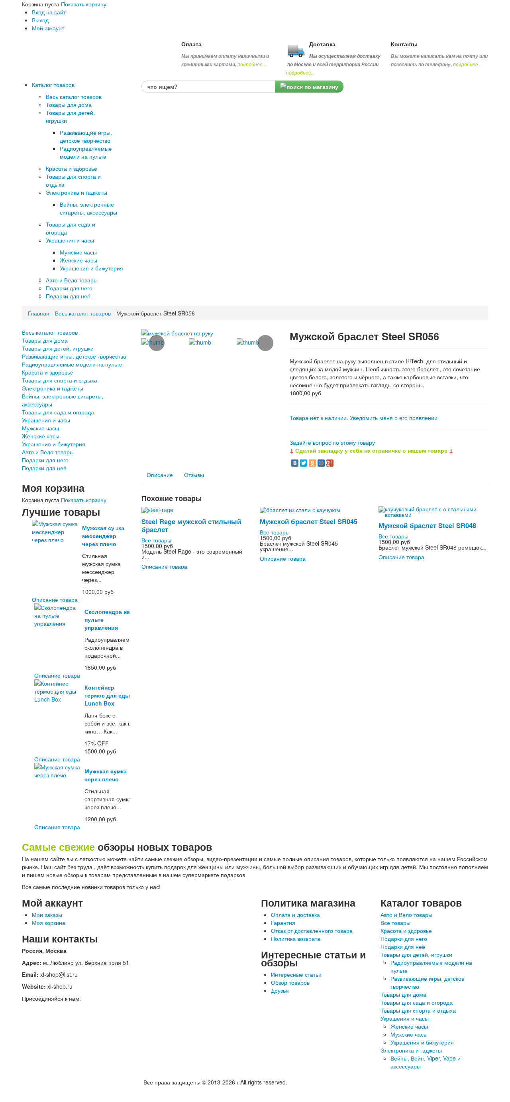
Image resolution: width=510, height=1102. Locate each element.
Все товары (156, 540)
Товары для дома (45, 340)
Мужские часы (40, 428)
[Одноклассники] (312, 463)
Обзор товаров (290, 982)
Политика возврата (295, 938)
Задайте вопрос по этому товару (332, 442)
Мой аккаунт (48, 28)
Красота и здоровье (47, 372)
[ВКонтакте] (294, 463)
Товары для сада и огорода (58, 412)
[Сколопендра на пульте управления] (58, 615)
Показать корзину (83, 4)
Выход (40, 20)
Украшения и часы (46, 420)
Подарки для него (45, 460)
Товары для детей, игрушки (58, 348)
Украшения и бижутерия (53, 444)
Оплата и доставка (295, 915)
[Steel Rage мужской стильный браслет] (157, 509)
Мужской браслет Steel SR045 (308, 521)
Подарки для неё (44, 468)
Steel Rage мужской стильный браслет (191, 525)
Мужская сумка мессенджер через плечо (103, 536)
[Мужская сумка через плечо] (58, 770)
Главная (38, 313)
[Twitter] (303, 463)
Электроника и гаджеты (52, 388)
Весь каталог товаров (83, 313)
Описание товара (55, 599)
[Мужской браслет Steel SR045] (300, 509)
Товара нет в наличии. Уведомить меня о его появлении (363, 418)
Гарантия (283, 923)
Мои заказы (47, 915)
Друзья (280, 990)
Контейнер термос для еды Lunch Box (107, 695)
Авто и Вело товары (48, 452)
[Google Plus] (329, 463)
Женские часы (40, 436)
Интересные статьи (296, 974)
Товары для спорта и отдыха (59, 380)
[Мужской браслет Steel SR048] (433, 511)
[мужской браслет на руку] (177, 332)
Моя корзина (48, 923)
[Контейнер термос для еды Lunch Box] (58, 690)
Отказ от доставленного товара (312, 930)
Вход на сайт (49, 12)
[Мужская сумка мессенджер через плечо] (55, 531)
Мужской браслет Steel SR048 (427, 525)
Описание (160, 475)
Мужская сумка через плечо (105, 775)
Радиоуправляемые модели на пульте (72, 364)
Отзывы (194, 475)
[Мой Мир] (321, 463)
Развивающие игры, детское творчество (74, 356)
